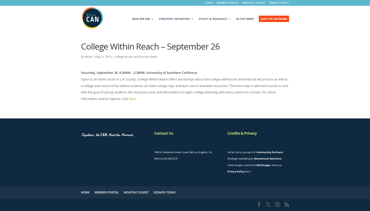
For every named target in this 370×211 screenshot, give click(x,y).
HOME (209, 3)
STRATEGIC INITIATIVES (174, 19)
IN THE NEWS (245, 19)
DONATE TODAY (279, 3)
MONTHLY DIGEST (253, 3)
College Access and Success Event (136, 56)
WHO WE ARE (141, 19)
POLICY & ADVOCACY (213, 19)
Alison (88, 56)
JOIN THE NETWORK (274, 19)
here (132, 99)
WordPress (153, 205)
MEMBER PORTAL (228, 3)
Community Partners (269, 152)
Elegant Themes (112, 205)
